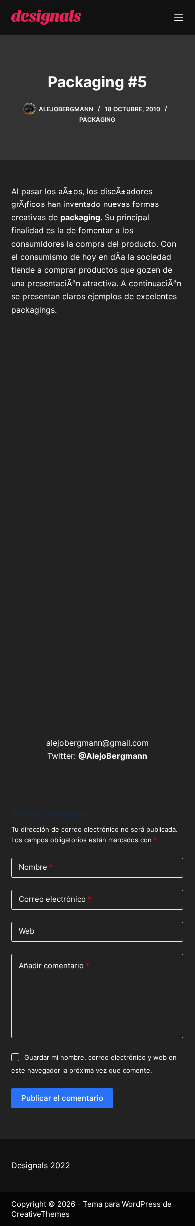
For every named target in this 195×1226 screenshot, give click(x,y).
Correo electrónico (55, 899)
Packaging (98, 119)
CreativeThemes (41, 1214)
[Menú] (179, 17)
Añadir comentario (54, 965)
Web (26, 931)
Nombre (36, 867)
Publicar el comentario (63, 1098)
